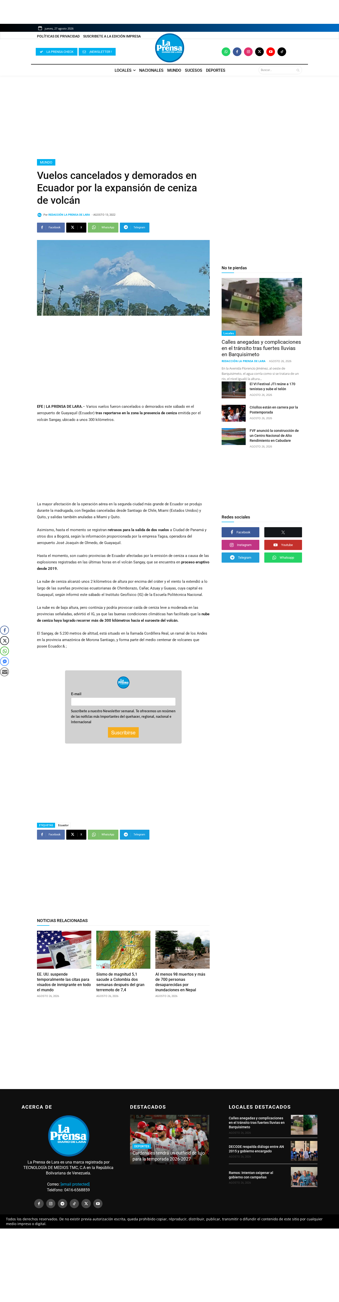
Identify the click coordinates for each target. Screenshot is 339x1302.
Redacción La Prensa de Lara (69, 214)
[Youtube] (270, 51)
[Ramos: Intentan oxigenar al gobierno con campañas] (304, 1177)
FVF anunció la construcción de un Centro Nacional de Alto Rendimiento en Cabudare (274, 436)
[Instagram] (248, 51)
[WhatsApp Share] (4, 651)
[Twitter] (259, 51)
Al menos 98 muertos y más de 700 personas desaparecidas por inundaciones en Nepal (180, 982)
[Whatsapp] (226, 51)
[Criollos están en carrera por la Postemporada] (234, 413)
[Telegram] (62, 1203)
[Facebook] (237, 51)
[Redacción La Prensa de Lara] (40, 214)
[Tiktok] (281, 51)
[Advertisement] (169, 117)
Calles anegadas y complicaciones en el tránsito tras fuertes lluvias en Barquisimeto (261, 348)
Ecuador (63, 825)
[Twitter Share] (4, 640)
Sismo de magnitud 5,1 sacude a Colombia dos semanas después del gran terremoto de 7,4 (120, 982)
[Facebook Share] (4, 630)
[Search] (298, 70)
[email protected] (75, 1184)
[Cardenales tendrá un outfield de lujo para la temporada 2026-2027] (169, 1140)
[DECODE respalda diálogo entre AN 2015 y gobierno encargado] (304, 1151)
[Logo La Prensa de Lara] (169, 48)
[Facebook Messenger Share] (4, 661)
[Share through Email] (4, 671)
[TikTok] (74, 1203)
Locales (228, 333)
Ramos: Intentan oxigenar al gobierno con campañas (251, 1175)
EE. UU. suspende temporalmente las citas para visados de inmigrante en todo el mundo (64, 982)
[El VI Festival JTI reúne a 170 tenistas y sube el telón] (234, 389)
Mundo (46, 162)
